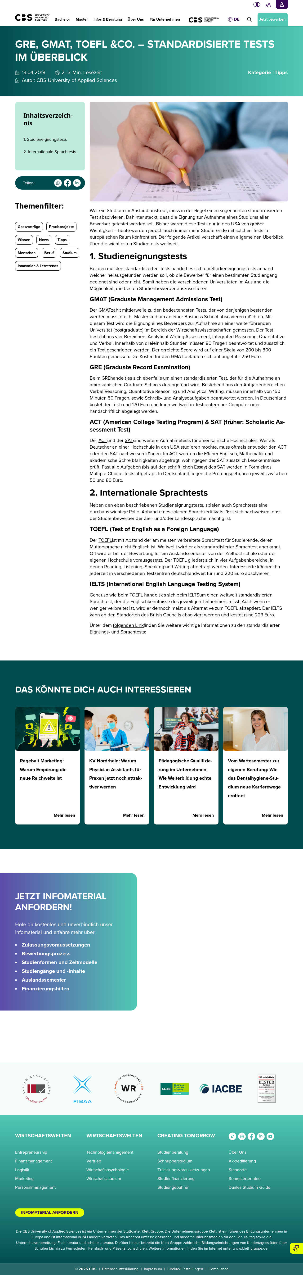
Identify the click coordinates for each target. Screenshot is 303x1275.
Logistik (22, 1169)
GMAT (104, 310)
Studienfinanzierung (176, 1178)
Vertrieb (93, 1161)
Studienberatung (172, 1152)
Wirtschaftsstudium (103, 1178)
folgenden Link (128, 625)
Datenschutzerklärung (120, 1269)
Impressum (153, 1269)
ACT (102, 440)
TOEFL (105, 540)
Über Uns (237, 1152)
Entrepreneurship (31, 1152)
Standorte (238, 1169)
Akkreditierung (242, 1161)
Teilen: (29, 183)
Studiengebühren (173, 1187)
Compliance (218, 1269)
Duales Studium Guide (249, 1187)
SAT (129, 440)
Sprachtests (132, 632)
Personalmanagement (35, 1187)
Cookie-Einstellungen (185, 1269)
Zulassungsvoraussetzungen (183, 1169)
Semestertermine (245, 1178)
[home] (30, 20)
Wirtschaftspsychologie (107, 1169)
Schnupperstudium (174, 1161)
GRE (106, 378)
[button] (62, 17)
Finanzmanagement (33, 1161)
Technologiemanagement (109, 1152)
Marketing (24, 1178)
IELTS (193, 595)
